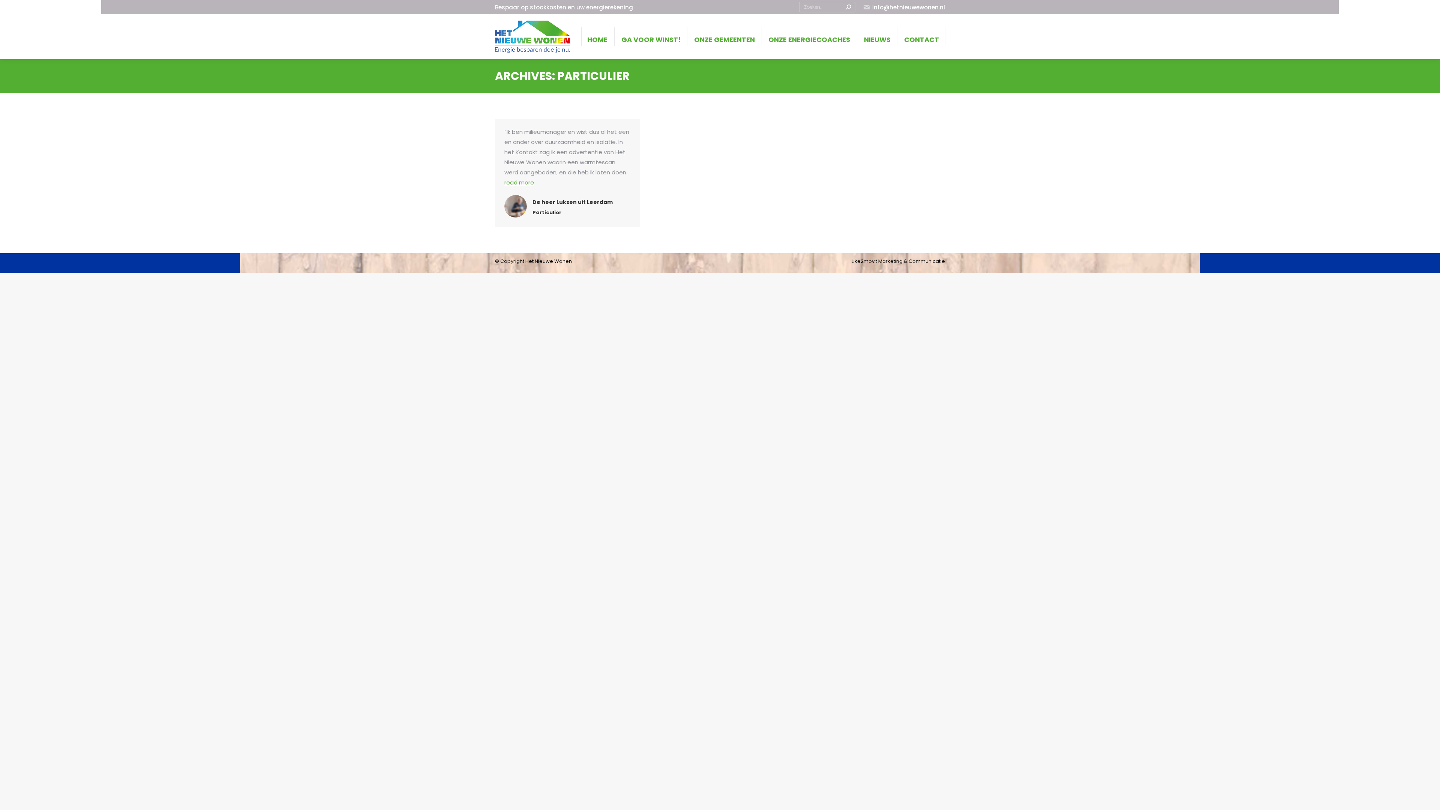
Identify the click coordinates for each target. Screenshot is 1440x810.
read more (519, 182)
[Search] (848, 7)
